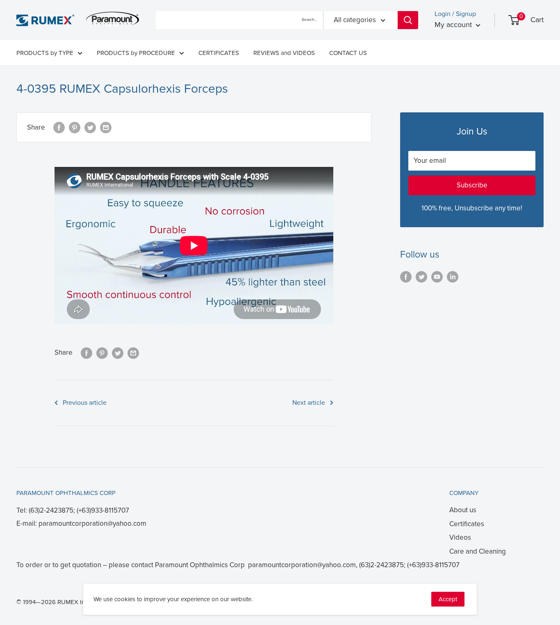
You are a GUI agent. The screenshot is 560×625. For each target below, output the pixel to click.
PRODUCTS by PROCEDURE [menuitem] (136, 53)
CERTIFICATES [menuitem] (218, 53)
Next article (308, 403)
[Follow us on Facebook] (406, 276)
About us (462, 510)
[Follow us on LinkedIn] (452, 276)
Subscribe (472, 185)
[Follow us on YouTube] (437, 276)
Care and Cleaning (477, 551)
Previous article (85, 403)
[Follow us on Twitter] (421, 276)
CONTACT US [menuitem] (348, 53)
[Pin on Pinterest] (74, 127)
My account (454, 24)
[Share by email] (106, 127)
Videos (460, 537)
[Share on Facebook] (59, 127)
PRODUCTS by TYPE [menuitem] (44, 53)
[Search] (408, 20)
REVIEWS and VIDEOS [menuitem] (284, 53)
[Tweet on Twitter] (90, 127)
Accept (448, 599)
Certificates (466, 524)
